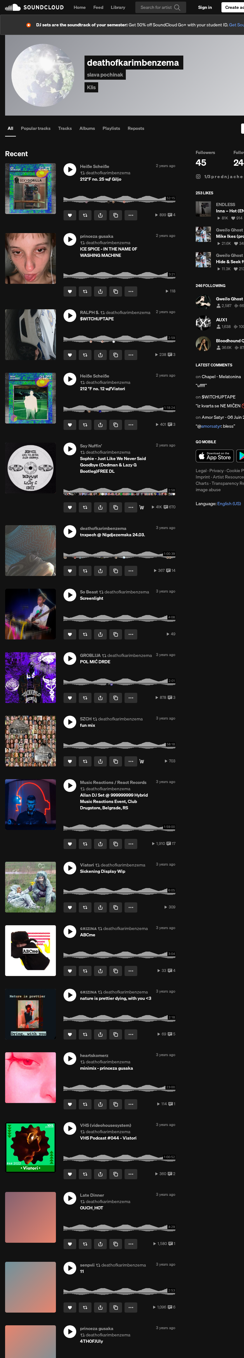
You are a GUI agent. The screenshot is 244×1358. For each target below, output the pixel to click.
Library (118, 7)
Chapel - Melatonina (221, 376)
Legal (201, 470)
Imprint (203, 476)
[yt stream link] (141, 761)
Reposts (136, 128)
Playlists (111, 128)
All (10, 128)
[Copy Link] (115, 215)
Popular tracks (36, 128)
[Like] (70, 215)
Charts (202, 483)
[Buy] (141, 507)
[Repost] (85, 215)
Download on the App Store (215, 456)
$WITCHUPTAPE (218, 396)
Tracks (65, 128)
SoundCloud (34, 7)
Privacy (216, 470)
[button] (70, 169)
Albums (87, 128)
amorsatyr (211, 426)
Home (80, 7)
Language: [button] (218, 503)
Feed (98, 7)
